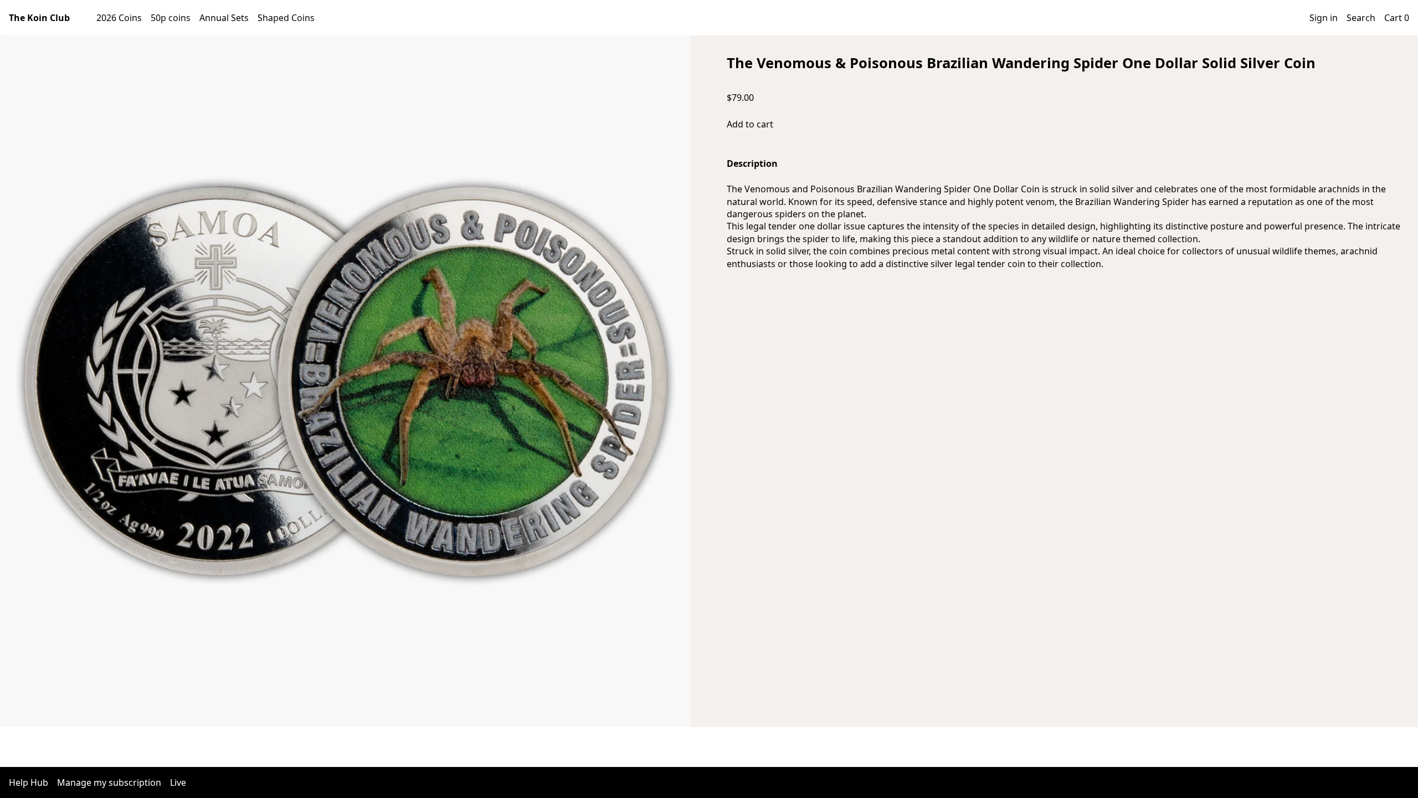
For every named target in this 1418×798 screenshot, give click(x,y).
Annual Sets (224, 18)
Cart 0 (1396, 18)
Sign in (1323, 18)
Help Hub (28, 782)
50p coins (171, 18)
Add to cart (750, 124)
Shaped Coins (286, 18)
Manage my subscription (109, 782)
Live (178, 782)
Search (1361, 18)
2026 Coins (119, 18)
